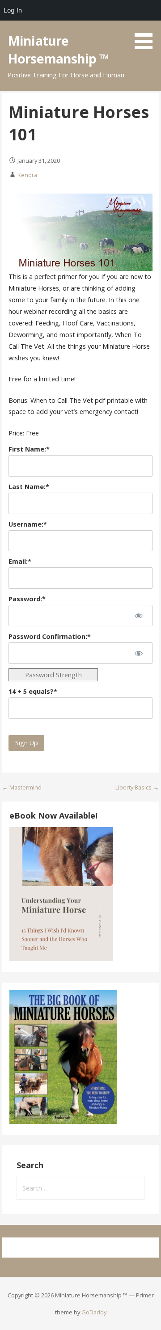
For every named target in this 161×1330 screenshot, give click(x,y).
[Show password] (138, 615)
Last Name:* (28, 486)
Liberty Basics (133, 787)
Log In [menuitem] (13, 10)
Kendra (27, 175)
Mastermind (25, 787)
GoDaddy (93, 1312)
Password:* (27, 599)
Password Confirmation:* (49, 636)
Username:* (27, 524)
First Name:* (29, 449)
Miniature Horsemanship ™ (58, 49)
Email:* (19, 561)
